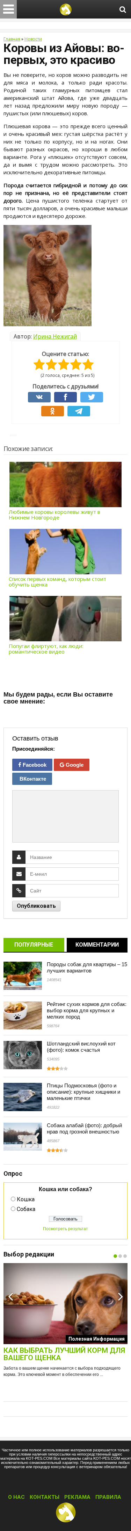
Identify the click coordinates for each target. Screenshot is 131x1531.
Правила (108, 1497)
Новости (33, 39)
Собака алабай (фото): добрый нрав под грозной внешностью (84, 1128)
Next (121, 1296)
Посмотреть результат (65, 1228)
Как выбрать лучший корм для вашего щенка (64, 1354)
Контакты (44, 1497)
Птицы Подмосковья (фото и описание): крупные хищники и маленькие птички (83, 1091)
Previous (10, 1296)
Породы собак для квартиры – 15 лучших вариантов (87, 967)
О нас (16, 1497)
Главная (11, 39)
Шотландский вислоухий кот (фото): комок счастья (81, 1047)
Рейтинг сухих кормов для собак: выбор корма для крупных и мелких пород (86, 1010)
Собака (26, 1209)
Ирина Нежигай (55, 336)
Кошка (26, 1199)
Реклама (77, 1497)
